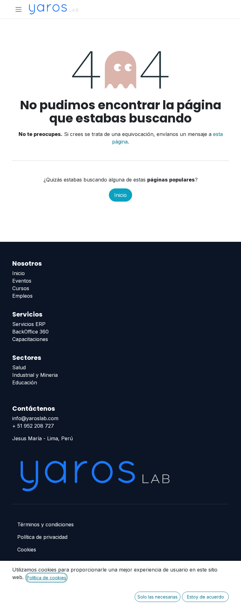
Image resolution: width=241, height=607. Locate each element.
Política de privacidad (42, 537)
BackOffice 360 (30, 331)
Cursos (20, 288)
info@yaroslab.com (35, 418)
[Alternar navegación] (18, 9)
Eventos (21, 281)
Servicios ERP (29, 324)
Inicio (120, 195)
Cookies (26, 549)
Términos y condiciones (45, 524)
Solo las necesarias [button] (157, 596)
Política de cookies (46, 577)
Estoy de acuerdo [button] (205, 596)
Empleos (22, 296)
